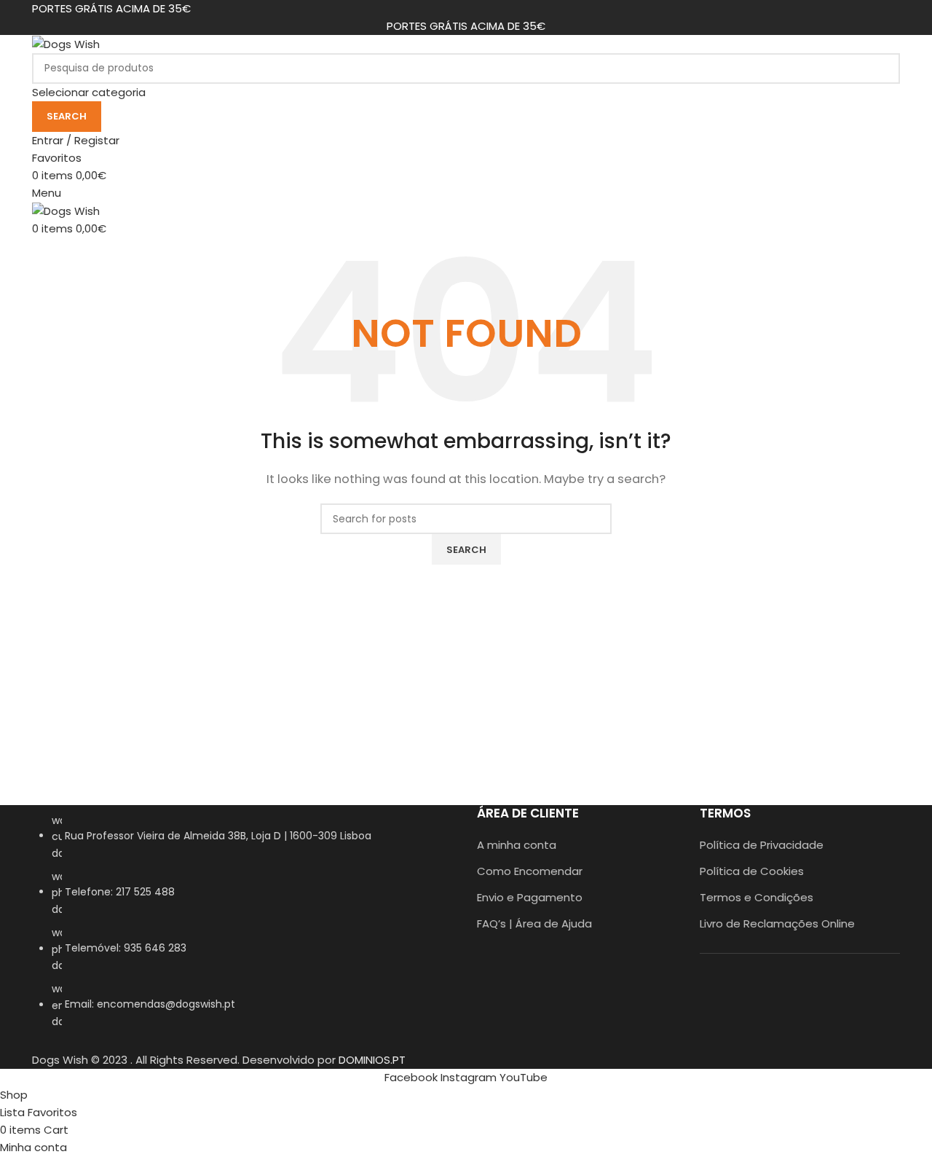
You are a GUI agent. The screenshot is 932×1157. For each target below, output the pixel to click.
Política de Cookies (752, 871)
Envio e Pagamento (529, 897)
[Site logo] (66, 43)
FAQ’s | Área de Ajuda (534, 923)
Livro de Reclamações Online (777, 923)
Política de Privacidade (762, 844)
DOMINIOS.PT (372, 1059)
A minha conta (516, 844)
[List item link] (243, 928)
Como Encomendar (529, 871)
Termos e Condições (756, 897)
